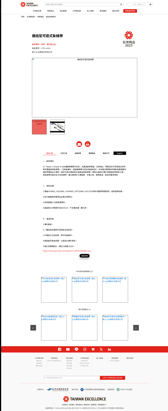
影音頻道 (69, 368)
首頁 (22, 16)
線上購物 (90, 11)
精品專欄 (69, 365)
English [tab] (120, 153)
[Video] (68, 349)
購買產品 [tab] (92, 153)
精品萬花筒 (84, 360)
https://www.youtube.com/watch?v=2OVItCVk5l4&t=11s (67, 250)
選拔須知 (39, 360)
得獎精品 (50, 11)
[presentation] (33, 328)
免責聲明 (65, 405)
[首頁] (29, 4)
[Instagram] (84, 349)
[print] (88, 144)
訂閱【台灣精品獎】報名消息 (112, 378)
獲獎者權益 (39, 365)
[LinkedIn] (109, 349)
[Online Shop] (93, 349)
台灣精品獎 (37, 11)
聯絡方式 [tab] (106, 153)
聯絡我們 (86, 405)
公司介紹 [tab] (64, 153)
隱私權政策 (79, 405)
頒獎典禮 (39, 363)
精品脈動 (63, 11)
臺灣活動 (69, 363)
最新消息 (69, 360)
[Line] (76, 349)
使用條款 (71, 405)
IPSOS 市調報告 (115, 360)
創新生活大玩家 (84, 363)
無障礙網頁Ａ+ (102, 405)
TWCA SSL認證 (126, 389)
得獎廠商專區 (130, 11)
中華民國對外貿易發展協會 (94, 389)
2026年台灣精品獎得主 (54, 360)
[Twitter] (101, 349)
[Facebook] (59, 349)
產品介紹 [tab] (50, 153)
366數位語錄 (84, 365)
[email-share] (79, 144)
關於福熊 (115, 11)
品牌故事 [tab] (78, 153)
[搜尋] (121, 4)
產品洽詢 (84, 256)
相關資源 (93, 405)
